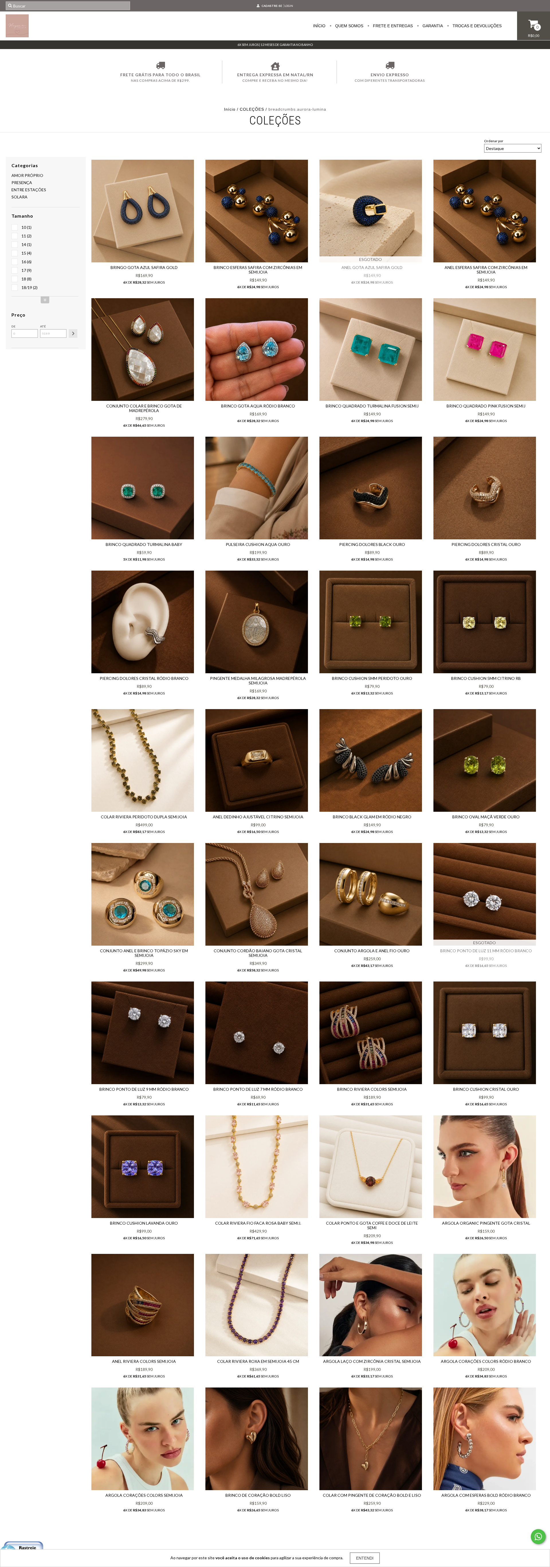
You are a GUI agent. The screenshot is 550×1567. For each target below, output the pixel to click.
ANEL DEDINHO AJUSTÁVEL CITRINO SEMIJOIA (258, 816)
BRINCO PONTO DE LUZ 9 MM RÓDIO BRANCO (144, 1089)
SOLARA (19, 196)
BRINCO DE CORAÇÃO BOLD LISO (258, 1495)
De (13, 326)
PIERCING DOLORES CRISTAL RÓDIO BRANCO (144, 678)
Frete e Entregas (392, 26)
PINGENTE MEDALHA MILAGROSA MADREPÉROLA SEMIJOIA (258, 680)
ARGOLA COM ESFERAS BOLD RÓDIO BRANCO (486, 1495)
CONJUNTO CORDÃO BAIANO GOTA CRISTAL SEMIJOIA (258, 953)
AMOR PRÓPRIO (27, 175)
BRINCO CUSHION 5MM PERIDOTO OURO (372, 678)
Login (288, 5)
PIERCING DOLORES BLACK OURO (372, 544)
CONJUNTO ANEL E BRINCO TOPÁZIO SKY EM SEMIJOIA (144, 953)
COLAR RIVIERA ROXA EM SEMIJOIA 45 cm (258, 1361)
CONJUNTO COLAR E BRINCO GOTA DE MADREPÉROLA (144, 408)
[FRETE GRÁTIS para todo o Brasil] (160, 66)
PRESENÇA (21, 182)
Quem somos (348, 26)
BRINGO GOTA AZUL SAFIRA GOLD (144, 267)
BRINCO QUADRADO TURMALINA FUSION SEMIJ (372, 405)
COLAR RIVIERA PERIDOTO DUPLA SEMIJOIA (144, 816)
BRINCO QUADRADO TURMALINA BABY (144, 544)
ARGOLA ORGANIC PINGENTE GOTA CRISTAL (486, 1223)
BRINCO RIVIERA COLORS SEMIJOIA (372, 1089)
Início (319, 26)
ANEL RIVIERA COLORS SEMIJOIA (144, 1361)
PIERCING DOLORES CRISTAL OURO (486, 544)
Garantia (432, 26)
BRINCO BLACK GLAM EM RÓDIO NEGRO (372, 816)
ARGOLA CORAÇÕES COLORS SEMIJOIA (144, 1495)
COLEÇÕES (252, 109)
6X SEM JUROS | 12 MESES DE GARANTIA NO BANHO (275, 44)
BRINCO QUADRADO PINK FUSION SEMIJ (486, 405)
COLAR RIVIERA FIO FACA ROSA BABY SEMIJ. (258, 1223)
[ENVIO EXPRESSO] (390, 66)
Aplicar (73, 333)
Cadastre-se (272, 5)
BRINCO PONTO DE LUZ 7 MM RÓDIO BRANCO (258, 1089)
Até (43, 326)
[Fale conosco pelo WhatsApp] (538, 1536)
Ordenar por (493, 141)
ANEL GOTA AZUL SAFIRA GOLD (371, 267)
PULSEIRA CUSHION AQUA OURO (258, 544)
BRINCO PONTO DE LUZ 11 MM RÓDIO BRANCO (486, 950)
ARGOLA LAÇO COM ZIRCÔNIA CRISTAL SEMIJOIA (372, 1361)
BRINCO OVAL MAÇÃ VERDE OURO (486, 816)
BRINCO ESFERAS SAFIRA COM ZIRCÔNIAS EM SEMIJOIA (258, 269)
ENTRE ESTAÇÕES (28, 189)
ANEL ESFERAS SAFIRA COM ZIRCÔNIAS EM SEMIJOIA (486, 269)
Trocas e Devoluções (476, 26)
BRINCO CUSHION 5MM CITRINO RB (486, 678)
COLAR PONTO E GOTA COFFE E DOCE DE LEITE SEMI (372, 1225)
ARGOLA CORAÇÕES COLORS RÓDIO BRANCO (486, 1361)
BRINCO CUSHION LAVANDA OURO (144, 1223)
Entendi (365, 1558)
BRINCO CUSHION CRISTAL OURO (486, 1089)
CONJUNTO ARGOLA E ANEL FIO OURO (372, 950)
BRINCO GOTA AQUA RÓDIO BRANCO (258, 405)
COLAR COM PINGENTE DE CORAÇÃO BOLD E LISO (372, 1495)
